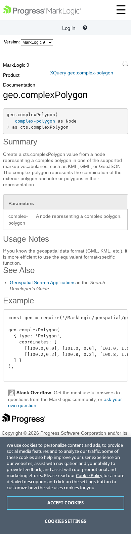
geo (10, 95)
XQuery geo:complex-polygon (81, 72)
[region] (65, 485)
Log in (68, 28)
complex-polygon (35, 121)
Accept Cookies (65, 503)
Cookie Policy (89, 475)
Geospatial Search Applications (43, 282)
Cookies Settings (65, 521)
